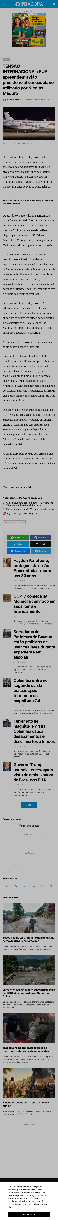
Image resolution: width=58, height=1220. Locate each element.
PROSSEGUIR (29, 1214)
